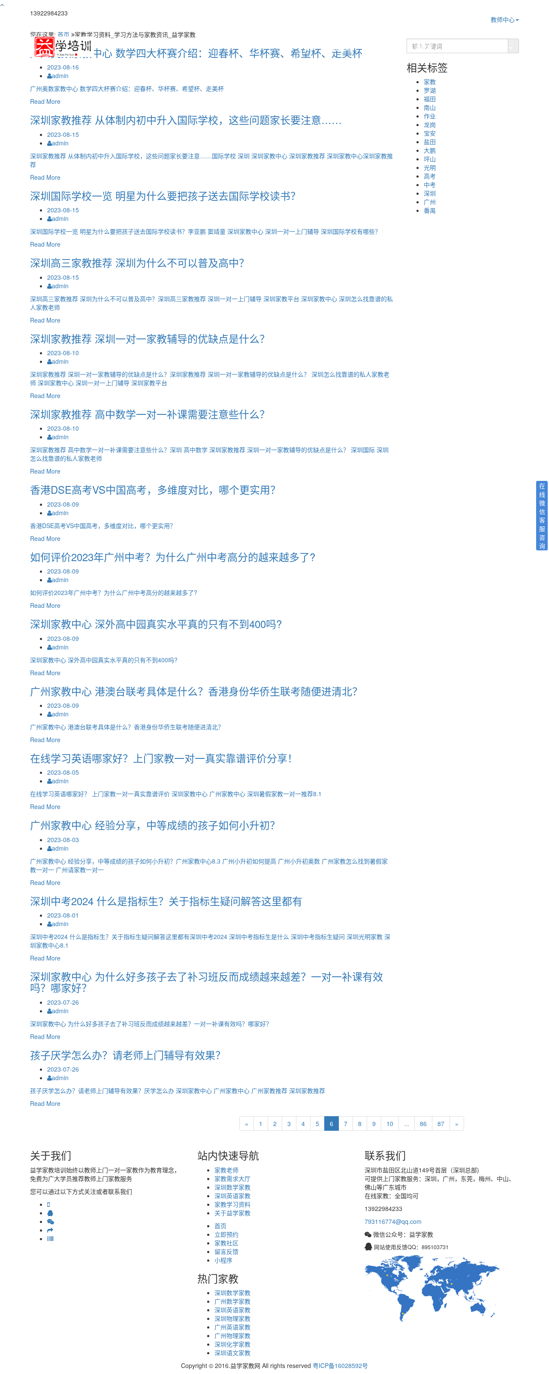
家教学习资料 (464, 47)
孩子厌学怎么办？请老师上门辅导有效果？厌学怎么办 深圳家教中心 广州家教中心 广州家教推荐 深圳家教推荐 (177, 1090)
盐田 (430, 141)
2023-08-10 (63, 352)
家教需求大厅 (384, 47)
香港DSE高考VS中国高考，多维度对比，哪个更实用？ (155, 489)
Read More (45, 101)
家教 (430, 81)
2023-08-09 (63, 504)
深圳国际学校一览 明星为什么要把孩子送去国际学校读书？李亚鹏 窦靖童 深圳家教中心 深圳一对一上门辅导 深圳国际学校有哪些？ (205, 231)
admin (60, 75)
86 (423, 1123)
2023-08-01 (63, 915)
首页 (310, 47)
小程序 (223, 1260)
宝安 (430, 133)
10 (389, 1123)
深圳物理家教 (232, 1318)
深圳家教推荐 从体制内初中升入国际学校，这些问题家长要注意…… (186, 119)
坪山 (430, 158)
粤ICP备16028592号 (340, 1365)
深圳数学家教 (232, 1187)
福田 (430, 98)
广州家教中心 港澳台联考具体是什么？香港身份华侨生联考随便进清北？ (196, 690)
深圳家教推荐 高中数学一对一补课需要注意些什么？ (150, 413)
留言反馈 (226, 1251)
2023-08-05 (63, 772)
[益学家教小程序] (50, 1238)
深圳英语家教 (232, 1195)
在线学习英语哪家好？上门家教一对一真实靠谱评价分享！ (164, 757)
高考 (430, 176)
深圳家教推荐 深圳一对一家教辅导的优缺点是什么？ (150, 338)
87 (440, 1123)
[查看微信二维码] (50, 1221)
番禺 (430, 210)
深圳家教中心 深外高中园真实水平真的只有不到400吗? (156, 623)
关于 (501, 47)
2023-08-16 (63, 67)
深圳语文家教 (232, 1352)
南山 (430, 107)
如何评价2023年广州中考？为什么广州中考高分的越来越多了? (172, 556)
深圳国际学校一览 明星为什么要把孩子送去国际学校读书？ (165, 195)
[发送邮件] (50, 1230)
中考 (430, 184)
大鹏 (430, 150)
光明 (430, 167)
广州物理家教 (232, 1335)
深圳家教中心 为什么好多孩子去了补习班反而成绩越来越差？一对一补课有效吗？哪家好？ (206, 982)
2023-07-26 (63, 1002)
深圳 (430, 193)
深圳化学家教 (232, 1344)
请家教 (424, 47)
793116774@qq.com (393, 1221)
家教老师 (341, 47)
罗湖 (430, 90)
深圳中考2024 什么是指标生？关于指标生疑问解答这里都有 (166, 900)
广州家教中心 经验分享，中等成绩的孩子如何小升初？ (155, 824)
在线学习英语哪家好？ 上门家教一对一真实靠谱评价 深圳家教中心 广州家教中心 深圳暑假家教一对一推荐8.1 (176, 793)
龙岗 (430, 124)
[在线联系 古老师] (50, 1212)
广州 (430, 201)
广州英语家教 (232, 1327)
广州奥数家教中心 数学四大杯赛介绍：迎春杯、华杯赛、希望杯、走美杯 (127, 88)
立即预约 (226, 1234)
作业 (430, 116)
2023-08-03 (63, 839)
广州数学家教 (232, 1301)
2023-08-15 (63, 134)
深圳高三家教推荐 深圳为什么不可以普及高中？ (139, 262)
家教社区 (226, 1242)
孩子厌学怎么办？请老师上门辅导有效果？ (128, 1054)
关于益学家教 (232, 1212)
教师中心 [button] (503, 19)
